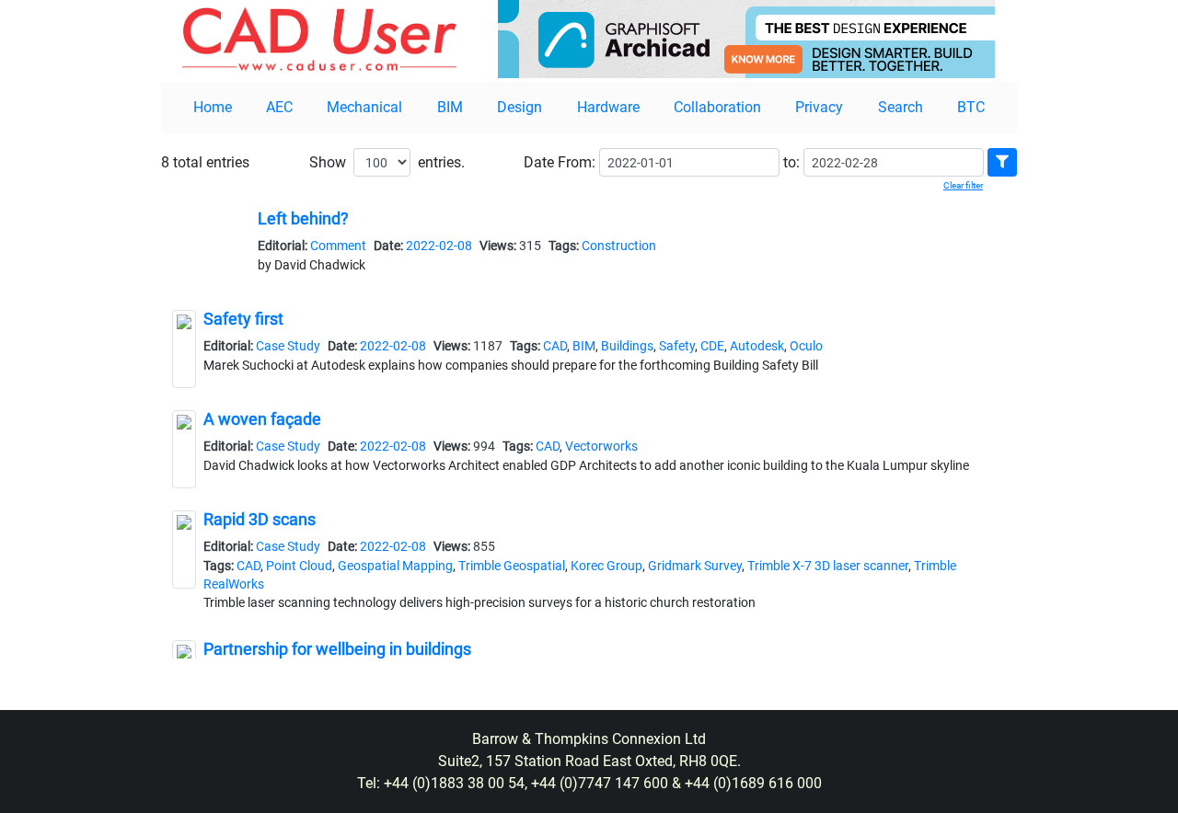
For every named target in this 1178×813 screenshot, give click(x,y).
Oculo (806, 345)
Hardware (608, 107)
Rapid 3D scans (259, 519)
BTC (971, 107)
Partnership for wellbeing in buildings (337, 649)
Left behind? (303, 219)
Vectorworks (601, 446)
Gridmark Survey (695, 565)
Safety (677, 345)
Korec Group (606, 565)
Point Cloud (299, 565)
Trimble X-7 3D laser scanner (827, 565)
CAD (555, 345)
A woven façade (262, 419)
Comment (338, 245)
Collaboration (717, 107)
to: (791, 162)
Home (212, 107)
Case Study (288, 345)
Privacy (819, 107)
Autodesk (757, 345)
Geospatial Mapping (395, 565)
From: (576, 162)
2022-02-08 (439, 245)
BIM (450, 107)
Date (539, 162)
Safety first (243, 319)
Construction (619, 245)
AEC (279, 107)
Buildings (627, 345)
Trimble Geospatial (511, 565)
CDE (712, 345)
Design (519, 107)
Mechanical (364, 107)
